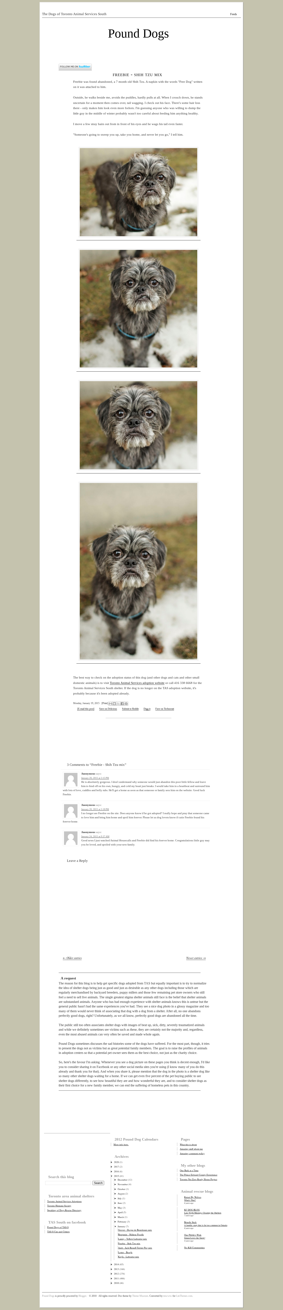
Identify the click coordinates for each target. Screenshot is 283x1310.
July (120, 1198)
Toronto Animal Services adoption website (137, 683)
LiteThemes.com (184, 1295)
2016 (116, 1171)
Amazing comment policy (192, 1153)
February (122, 1221)
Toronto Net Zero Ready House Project (198, 1179)
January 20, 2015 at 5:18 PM (95, 809)
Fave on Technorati (164, 708)
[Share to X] (118, 704)
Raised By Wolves (192, 1197)
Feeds (233, 14)
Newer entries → (196, 958)
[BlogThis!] (114, 704)
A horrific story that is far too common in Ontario (205, 1225)
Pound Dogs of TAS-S (58, 1227)
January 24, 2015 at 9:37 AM (95, 836)
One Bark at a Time (189, 1170)
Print (104, 703)
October (121, 1189)
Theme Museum (140, 1295)
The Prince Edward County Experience (198, 1174)
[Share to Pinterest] (126, 704)
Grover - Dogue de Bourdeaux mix (135, 1229)
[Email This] (110, 704)
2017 (116, 1166)
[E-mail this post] (85, 708)
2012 (116, 1273)
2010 (116, 1282)
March (121, 1217)
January (121, 1226)
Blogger (82, 1295)
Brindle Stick (190, 1222)
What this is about (188, 1144)
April (120, 1212)
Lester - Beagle (125, 1252)
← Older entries (72, 958)
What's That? (190, 1200)
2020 (116, 1162)
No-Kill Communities (194, 1247)
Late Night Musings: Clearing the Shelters (202, 1212)
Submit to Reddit (130, 708)
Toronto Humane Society (59, 1205)
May (120, 1207)
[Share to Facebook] (122, 704)
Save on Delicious (108, 708)
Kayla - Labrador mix (128, 1256)
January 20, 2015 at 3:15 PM (95, 778)
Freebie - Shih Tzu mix (137, 74)
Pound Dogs (138, 33)
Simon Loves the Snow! (194, 1237)
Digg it (147, 708)
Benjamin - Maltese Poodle (131, 1234)
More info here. (121, 1144)
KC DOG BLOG (192, 1209)
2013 (116, 1269)
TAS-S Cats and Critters (58, 1231)
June (120, 1202)
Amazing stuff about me (191, 1148)
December (122, 1179)
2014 (116, 1264)
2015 (116, 1175)
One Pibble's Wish (192, 1234)
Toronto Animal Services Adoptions (64, 1201)
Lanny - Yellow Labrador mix (132, 1238)
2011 (116, 1278)
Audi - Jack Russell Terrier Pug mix (135, 1247)
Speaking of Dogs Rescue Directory (64, 1210)
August (121, 1193)
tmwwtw (167, 1295)
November (123, 1184)
